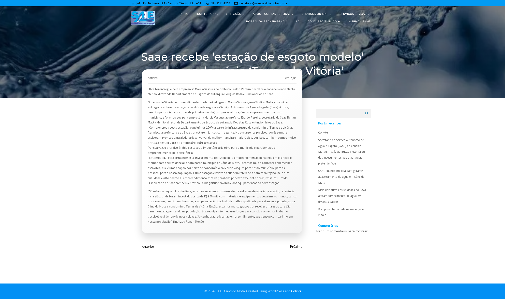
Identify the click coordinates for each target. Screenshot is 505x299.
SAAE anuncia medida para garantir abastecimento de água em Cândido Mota (341, 176)
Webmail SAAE (359, 21)
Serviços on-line (315, 13)
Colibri (296, 291)
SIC (297, 21)
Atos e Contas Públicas (272, 13)
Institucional (207, 13)
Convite (323, 132)
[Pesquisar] (366, 113)
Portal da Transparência (266, 21)
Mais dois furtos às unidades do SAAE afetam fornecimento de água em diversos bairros (342, 195)
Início (184, 13)
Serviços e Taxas (353, 13)
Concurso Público (322, 21)
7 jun (293, 78)
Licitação (233, 13)
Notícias (153, 78)
